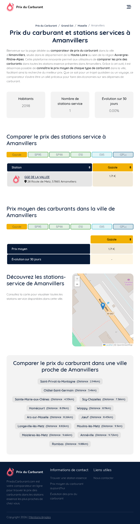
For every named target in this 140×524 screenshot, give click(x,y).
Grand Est (67, 25)
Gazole (16, 154)
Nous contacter (104, 478)
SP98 (59, 154)
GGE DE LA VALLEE (37, 177)
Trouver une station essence (68, 478)
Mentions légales (40, 517)
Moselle (82, 25)
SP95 (38, 154)
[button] (103, 306)
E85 (102, 154)
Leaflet (109, 344)
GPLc (123, 154)
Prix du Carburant (46, 25)
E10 (81, 154)
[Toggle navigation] (129, 7)
